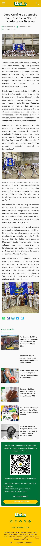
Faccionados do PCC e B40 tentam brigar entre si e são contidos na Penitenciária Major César (29, 341)
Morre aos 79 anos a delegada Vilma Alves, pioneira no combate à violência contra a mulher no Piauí (28, 431)
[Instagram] (11, 521)
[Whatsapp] (16, 521)
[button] (3, 318)
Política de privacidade (23, 542)
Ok (11, 542)
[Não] (37, 538)
